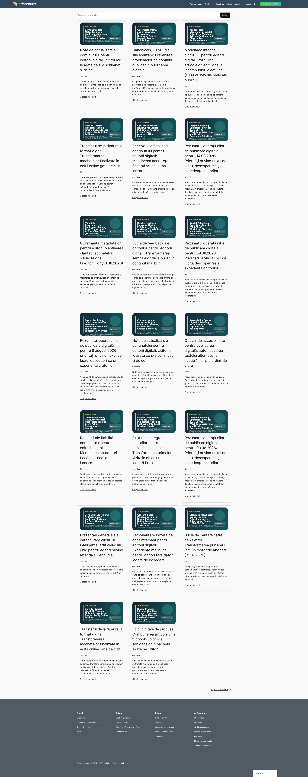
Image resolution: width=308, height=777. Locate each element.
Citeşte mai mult (88, 97)
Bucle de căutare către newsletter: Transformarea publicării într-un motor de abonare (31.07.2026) (206, 545)
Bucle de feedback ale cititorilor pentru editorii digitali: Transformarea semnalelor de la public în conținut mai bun (153, 253)
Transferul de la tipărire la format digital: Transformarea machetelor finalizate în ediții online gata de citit (101, 156)
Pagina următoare (221, 689)
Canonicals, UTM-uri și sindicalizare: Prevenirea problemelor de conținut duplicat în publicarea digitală (152, 60)
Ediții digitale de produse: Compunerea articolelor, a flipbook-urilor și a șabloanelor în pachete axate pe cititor (154, 639)
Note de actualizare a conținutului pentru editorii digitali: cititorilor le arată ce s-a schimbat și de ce (100, 60)
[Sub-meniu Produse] (212, 3)
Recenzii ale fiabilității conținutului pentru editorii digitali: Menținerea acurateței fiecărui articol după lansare (150, 158)
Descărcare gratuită (270, 4)
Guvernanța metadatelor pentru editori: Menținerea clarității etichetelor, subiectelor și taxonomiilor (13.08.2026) (101, 253)
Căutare (225, 15)
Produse (208, 4)
